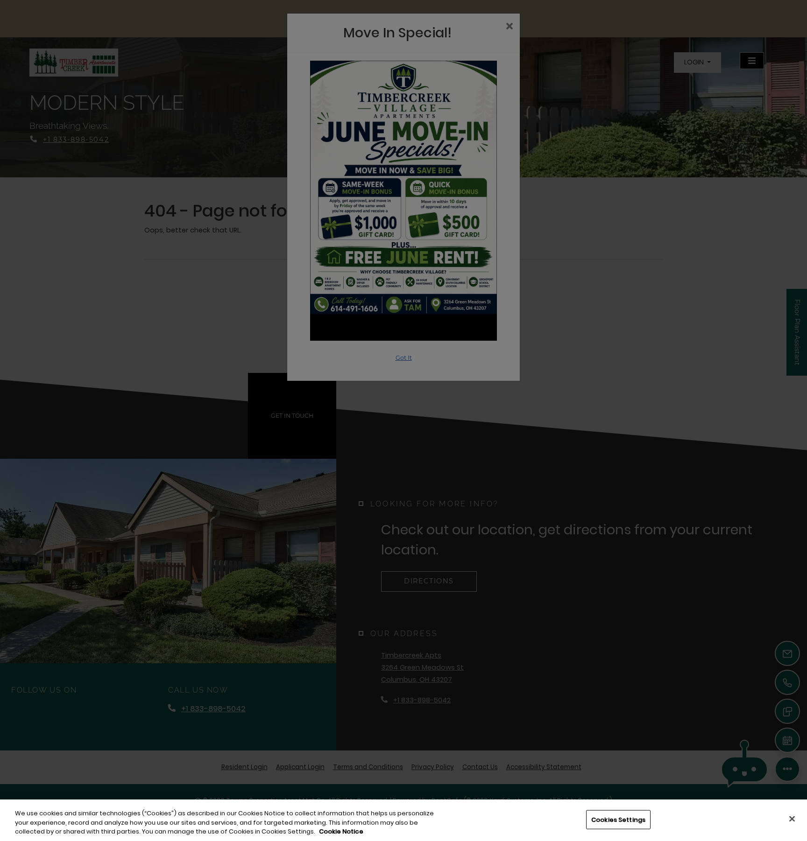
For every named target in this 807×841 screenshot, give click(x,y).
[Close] (792, 818)
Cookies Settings (618, 819)
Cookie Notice (341, 831)
